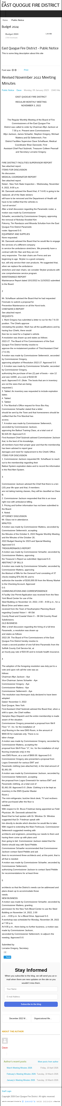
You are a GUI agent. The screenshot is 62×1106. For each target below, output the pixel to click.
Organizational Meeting (44, 1018)
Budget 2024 (11, 34)
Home (5, 20)
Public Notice (8, 90)
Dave (19, 90)
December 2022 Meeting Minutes (20, 1018)
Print (26, 70)
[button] (44, 61)
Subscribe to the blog (31, 1004)
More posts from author (48, 1062)
